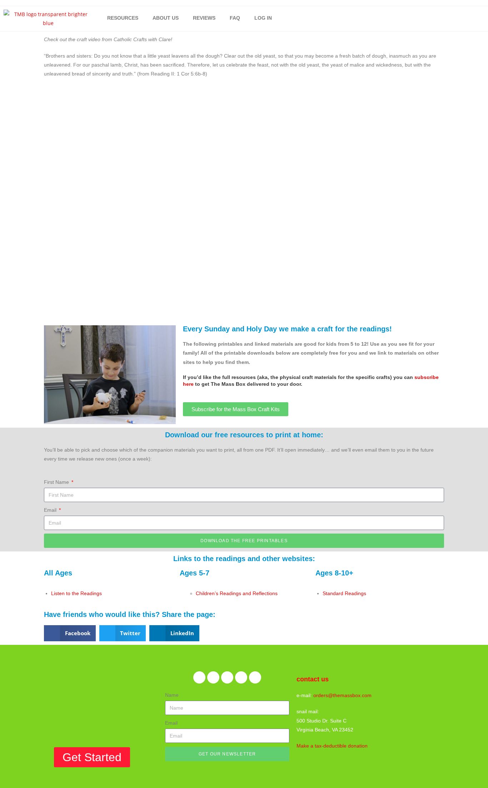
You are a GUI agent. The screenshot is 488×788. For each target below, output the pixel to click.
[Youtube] (255, 677)
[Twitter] (213, 677)
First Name (57, 482)
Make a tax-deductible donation (332, 746)
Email (51, 510)
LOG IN (263, 18)
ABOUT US (166, 18)
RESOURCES (122, 18)
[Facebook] (199, 677)
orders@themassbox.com (342, 695)
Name (172, 695)
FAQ (235, 18)
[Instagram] (241, 677)
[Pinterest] (227, 677)
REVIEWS (204, 18)
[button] (70, 633)
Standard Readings (344, 593)
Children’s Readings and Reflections (237, 593)
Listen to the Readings (76, 593)
